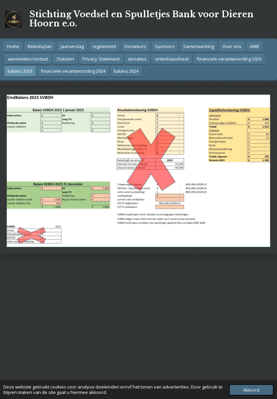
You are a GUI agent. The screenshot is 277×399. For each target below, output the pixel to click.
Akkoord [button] (251, 390)
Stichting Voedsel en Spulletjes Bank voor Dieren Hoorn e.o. (141, 19)
